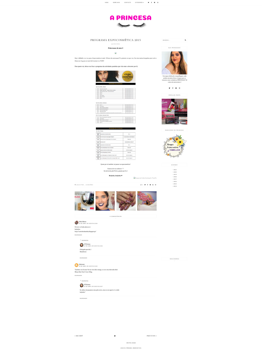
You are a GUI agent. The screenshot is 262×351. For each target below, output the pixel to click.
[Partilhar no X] (145, 184)
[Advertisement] (174, 222)
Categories (138, 2)
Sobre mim (116, 2)
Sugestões (89, 184)
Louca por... (80, 184)
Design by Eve (137, 348)
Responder (78, 235)
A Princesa (87, 244)
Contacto (127, 2)
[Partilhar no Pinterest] (150, 184)
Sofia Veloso (82, 221)
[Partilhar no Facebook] (147, 184)
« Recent (79, 336)
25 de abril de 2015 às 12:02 (88, 223)
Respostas (85, 240)
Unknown (82, 264)
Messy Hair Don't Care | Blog (83, 272)
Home (106, 2)
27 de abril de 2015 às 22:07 (93, 286)
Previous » (152, 336)
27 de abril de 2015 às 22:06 (93, 246)
